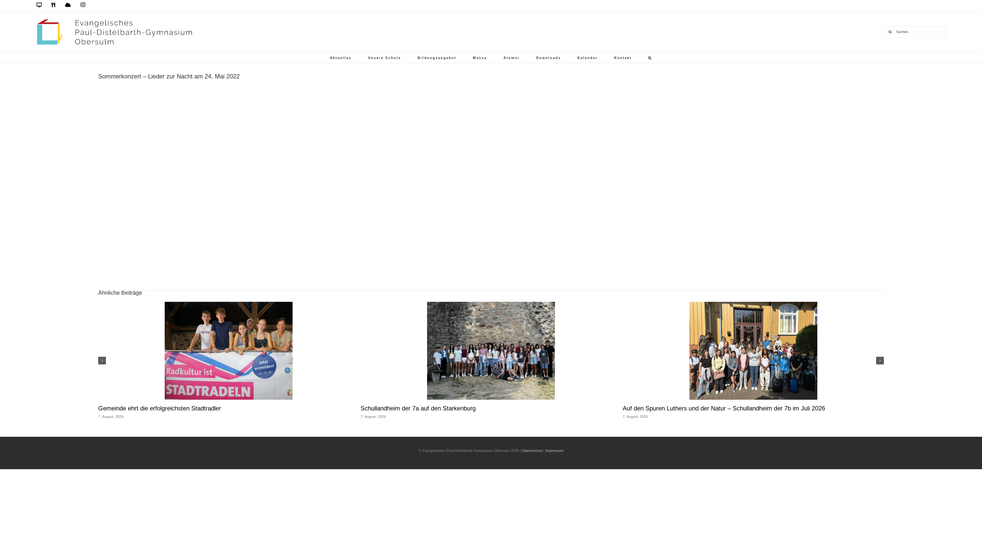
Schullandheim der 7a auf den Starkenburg (418, 408)
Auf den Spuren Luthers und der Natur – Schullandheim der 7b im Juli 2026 (724, 408)
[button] (650, 58)
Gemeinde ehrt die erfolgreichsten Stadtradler (159, 408)
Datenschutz (532, 450)
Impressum (554, 450)
